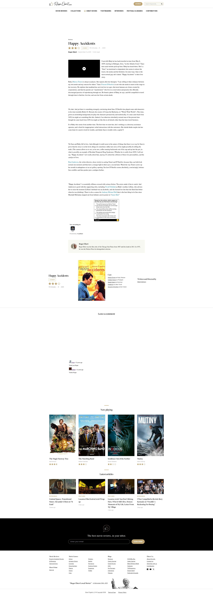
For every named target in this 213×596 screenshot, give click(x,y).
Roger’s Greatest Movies (56, 559)
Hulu (70, 573)
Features (130, 566)
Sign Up (51, 570)
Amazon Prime (73, 561)
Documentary (73, 566)
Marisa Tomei (77, 82)
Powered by (73, 233)
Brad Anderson (73, 162)
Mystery (90, 559)
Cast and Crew (53, 563)
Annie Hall (115, 195)
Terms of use (112, 592)
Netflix (90, 561)
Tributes (110, 573)
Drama (71, 568)
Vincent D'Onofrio (107, 84)
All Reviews (52, 561)
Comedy (84, 48)
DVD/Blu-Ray (131, 559)
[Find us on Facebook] (147, 569)
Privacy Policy (122, 592)
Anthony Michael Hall (109, 192)
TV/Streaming (105, 11)
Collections (76, 11)
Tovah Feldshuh (110, 187)
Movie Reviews (61, 11)
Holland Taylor (112, 280)
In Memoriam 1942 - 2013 (100, 583)
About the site (151, 559)
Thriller (90, 570)
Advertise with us (152, 563)
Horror (71, 570)
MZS (109, 566)
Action (71, 559)
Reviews (70, 39)
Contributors (151, 11)
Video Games (131, 561)
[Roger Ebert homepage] (60, 4)
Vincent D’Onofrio (113, 287)
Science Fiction (92, 566)
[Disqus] (106, 380)
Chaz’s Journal (112, 561)
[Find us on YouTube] (150, 569)
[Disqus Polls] (106, 339)
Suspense (91, 568)
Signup (138, 4)
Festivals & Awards (135, 11)
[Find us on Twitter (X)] (153, 569)
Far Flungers (111, 568)
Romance (91, 563)
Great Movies (91, 11)
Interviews (119, 11)
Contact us (150, 561)
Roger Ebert (72, 52)
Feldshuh (110, 284)
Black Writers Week (133, 563)
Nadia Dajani (111, 282)
